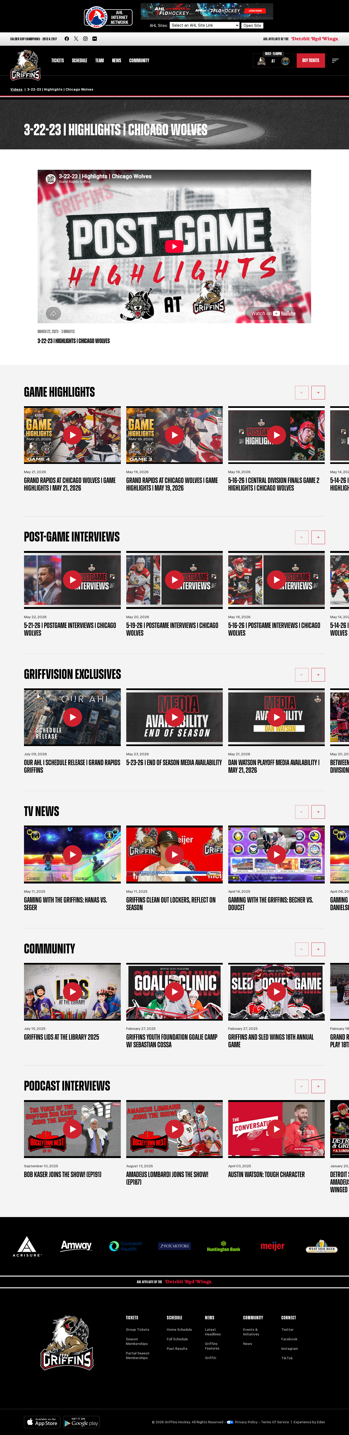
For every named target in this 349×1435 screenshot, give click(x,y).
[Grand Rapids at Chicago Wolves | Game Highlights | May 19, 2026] (174, 435)
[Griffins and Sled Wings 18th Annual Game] (276, 992)
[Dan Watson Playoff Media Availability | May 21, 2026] (276, 717)
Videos (16, 89)
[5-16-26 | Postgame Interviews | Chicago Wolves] (276, 580)
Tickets (58, 60)
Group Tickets (137, 1330)
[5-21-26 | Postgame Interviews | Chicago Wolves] (72, 580)
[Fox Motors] (174, 1246)
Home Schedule (179, 1330)
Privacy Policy (246, 1422)
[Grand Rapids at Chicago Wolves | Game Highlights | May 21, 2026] (72, 435)
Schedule (79, 60)
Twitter (287, 1330)
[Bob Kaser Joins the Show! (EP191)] (72, 1129)
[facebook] (67, 39)
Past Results (177, 1349)
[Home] (25, 65)
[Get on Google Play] (81, 1422)
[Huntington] (223, 1246)
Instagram (289, 1349)
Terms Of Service (275, 1422)
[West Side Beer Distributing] (321, 1246)
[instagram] (85, 39)
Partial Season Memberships (137, 1355)
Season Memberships (137, 1341)
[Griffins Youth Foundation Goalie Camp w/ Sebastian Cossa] (174, 992)
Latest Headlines (213, 1332)
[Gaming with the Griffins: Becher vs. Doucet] (276, 854)
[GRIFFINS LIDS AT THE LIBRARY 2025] (72, 992)
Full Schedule (177, 1339)
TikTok (287, 1358)
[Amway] (76, 1246)
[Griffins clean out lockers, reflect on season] (174, 854)
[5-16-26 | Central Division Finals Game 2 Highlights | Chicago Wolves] (276, 435)
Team (99, 60)
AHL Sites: (159, 25)
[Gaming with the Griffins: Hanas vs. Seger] (72, 854)
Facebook (289, 1339)
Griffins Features (212, 1346)
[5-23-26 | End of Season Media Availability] (174, 717)
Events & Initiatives (251, 1332)
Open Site (252, 25)
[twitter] (76, 39)
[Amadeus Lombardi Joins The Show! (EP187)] (174, 1129)
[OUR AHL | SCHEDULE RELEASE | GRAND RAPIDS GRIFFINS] (72, 717)
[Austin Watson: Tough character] (276, 1129)
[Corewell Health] (125, 1246)
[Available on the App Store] (42, 1422)
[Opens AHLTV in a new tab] (207, 11)
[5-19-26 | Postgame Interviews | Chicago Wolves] (174, 580)
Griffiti (210, 1358)
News (116, 60)
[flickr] (94, 39)
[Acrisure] (27, 1246)
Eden (321, 1422)
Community (139, 60)
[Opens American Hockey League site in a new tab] (108, 17)
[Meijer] (272, 1246)
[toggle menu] (335, 60)
